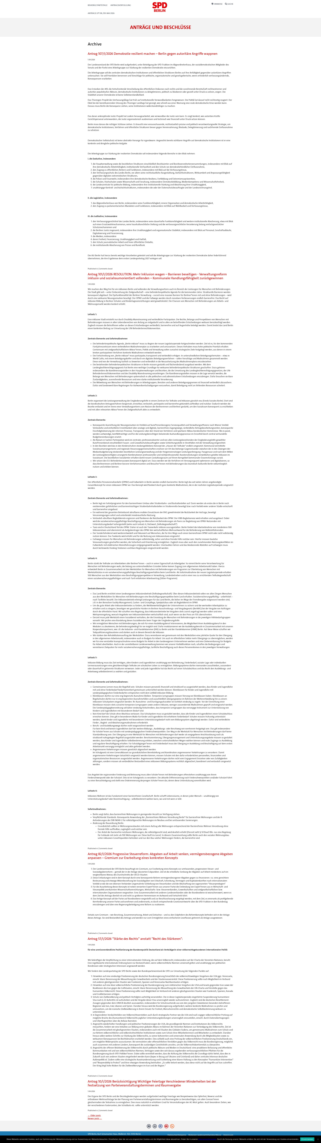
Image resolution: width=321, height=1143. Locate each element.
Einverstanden (307, 1139)
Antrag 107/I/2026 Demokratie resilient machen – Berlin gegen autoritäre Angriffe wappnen (152, 54)
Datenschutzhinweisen (207, 1139)
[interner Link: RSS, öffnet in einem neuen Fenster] (172, 1127)
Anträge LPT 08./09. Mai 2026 (101, 13)
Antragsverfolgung (120, 5)
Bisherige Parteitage (97, 5)
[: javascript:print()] (154, 1127)
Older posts (94, 1115)
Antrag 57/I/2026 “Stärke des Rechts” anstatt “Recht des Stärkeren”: (135, 939)
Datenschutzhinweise (177, 1135)
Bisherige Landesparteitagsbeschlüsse (204, 1135)
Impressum (228, 1135)
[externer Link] (160, 1127)
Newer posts (95, 1118)
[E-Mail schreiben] (149, 1127)
